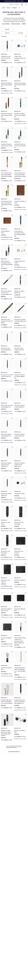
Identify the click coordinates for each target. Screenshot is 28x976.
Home (3, 7)
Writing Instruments (15, 23)
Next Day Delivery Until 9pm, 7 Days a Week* (14, 1)
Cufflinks (24, 23)
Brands (8, 7)
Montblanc (14, 7)
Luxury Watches (6, 23)
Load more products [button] (14, 751)
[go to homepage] (14, 4)
